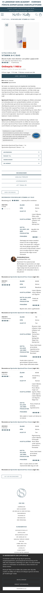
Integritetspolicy (21, 530)
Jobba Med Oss (21, 543)
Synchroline (9, 53)
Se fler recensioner (12, 476)
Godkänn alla (21, 588)
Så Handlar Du (21, 537)
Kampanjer (21, 506)
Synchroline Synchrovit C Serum (20, 312)
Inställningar (21, 579)
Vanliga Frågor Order (21, 539)
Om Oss (21, 541)
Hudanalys (21, 515)
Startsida (5, 19)
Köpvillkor (21, 532)
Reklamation (21, 545)
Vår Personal (21, 520)
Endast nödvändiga (21, 584)
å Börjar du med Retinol (21, 511)
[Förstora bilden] (21, 36)
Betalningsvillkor (21, 534)
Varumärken (21, 513)
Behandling (21, 517)
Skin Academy (21, 509)
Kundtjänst (22, 550)
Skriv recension (10, 192)
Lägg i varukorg (21, 76)
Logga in (21, 548)
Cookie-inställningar (21, 552)
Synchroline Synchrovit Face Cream (21, 277)
